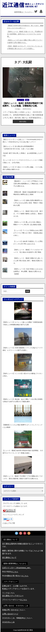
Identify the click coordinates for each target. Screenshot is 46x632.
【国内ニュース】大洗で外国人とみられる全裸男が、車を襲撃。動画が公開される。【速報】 (28, 271)
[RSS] (28, 533)
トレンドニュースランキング (13, 515)
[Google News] (20, 533)
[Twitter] (36, 12)
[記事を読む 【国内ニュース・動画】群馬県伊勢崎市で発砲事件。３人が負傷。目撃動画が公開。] (23, 82)
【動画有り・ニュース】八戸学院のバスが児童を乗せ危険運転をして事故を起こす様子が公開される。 (28, 183)
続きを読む (24, 121)
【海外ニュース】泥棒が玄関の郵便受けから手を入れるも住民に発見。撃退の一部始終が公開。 (28, 203)
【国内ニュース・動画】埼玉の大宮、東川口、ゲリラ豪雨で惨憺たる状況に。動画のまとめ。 (28, 213)
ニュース (20, 100)
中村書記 (18, 109)
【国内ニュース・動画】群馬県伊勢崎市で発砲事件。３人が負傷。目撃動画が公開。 (23, 104)
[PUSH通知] (41, 12)
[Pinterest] (24, 533)
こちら (25, 576)
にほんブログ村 (9, 523)
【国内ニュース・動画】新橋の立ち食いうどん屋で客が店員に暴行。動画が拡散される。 (28, 260)
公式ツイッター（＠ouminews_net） (16, 568)
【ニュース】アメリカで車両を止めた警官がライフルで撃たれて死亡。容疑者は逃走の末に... (28, 233)
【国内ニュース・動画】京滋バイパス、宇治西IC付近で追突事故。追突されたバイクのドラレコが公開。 (25, 34)
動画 (27, 100)
